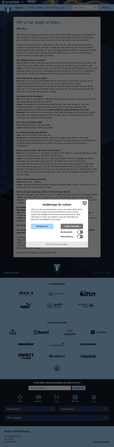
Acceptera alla (42, 226)
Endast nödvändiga (72, 226)
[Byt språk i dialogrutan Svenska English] (84, 203)
